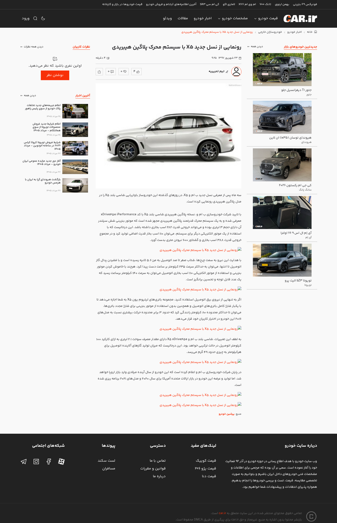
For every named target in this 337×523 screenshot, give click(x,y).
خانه (310, 32)
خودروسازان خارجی (270, 32)
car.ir (222, 513)
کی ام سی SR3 (209, 4)
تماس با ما (158, 461)
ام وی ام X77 (247, 4)
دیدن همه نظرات (33, 47)
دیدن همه (257, 47)
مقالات (183, 18)
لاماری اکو (229, 4)
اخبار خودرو (203, 18)
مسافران (108, 468)
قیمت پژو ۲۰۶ (205, 468)
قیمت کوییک (206, 461)
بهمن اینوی (282, 4)
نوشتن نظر (55, 75)
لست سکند (106, 461)
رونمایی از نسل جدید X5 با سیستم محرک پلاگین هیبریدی (217, 32)
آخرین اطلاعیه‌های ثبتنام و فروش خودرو (171, 4)
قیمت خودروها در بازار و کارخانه (122, 4)
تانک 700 (265, 4)
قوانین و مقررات (153, 468)
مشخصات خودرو (235, 18)
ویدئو (167, 18)
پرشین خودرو (227, 414)
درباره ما (159, 476)
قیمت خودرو (268, 18)
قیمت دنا (209, 476)
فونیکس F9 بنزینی (305, 4)
